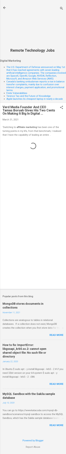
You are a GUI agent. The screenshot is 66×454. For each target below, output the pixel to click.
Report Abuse (33, 446)
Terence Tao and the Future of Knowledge (28, 96)
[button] (61, 107)
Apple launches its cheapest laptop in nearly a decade (34, 98)
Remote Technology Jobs (32, 50)
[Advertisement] (32, 26)
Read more (56, 335)
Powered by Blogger (33, 440)
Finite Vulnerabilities (16, 93)
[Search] (61, 9)
